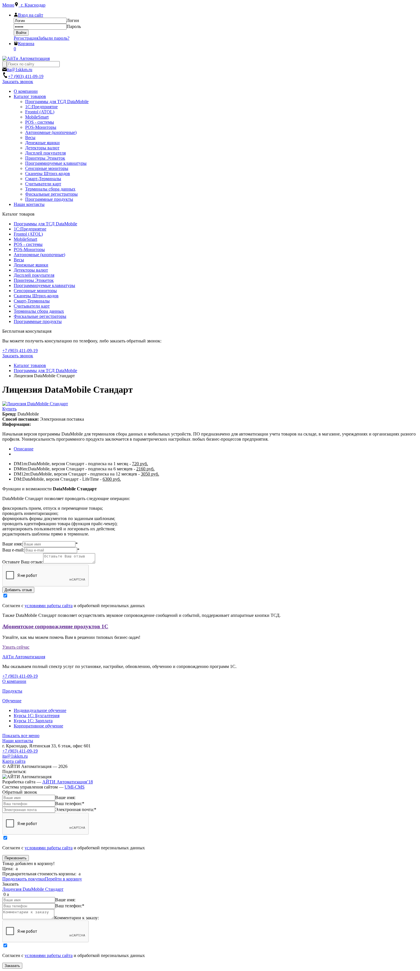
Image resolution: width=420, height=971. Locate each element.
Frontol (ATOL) (28, 234)
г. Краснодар (32, 5)
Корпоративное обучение (38, 725)
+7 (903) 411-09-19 (20, 751)
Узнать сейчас (15, 647)
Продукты (12, 691)
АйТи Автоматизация (23, 656)
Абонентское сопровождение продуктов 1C (55, 626)
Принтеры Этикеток (34, 280)
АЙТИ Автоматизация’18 (67, 781)
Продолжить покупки (23, 878)
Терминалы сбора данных (39, 311)
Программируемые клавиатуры (44, 285)
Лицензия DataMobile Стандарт (32, 889)
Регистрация (26, 38)
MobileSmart (25, 239)
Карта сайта (13, 761)
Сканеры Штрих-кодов (36, 295)
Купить (9, 408)
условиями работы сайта (49, 605)
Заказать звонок (17, 81)
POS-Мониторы (29, 249)
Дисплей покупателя (34, 275)
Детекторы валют (31, 270)
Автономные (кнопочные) (39, 254)
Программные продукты (38, 321)
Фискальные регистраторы (40, 316)
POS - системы (28, 244)
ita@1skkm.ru (15, 756)
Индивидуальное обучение (40, 710)
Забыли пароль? (53, 38)
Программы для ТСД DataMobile (45, 223)
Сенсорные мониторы (35, 290)
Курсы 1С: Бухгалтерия (36, 715)
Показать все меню (20, 735)
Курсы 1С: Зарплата (33, 720)
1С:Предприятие (30, 228)
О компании (14, 681)
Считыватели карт (32, 306)
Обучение (11, 700)
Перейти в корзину (63, 878)
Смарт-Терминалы (32, 300)
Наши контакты (17, 740)
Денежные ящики (31, 264)
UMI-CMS (75, 787)
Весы (19, 259)
